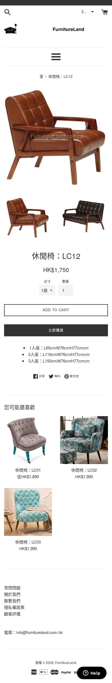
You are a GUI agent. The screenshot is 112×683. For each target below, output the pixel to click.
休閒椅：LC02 (84, 470)
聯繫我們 (12, 600)
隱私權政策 (14, 607)
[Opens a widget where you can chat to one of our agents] (92, 673)
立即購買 (56, 330)
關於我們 (12, 594)
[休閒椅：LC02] (84, 440)
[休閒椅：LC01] (28, 440)
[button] (87, 11)
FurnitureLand (65, 662)
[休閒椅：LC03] (28, 512)
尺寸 (47, 281)
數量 (65, 281)
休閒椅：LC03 (28, 542)
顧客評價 (12, 614)
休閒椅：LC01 (28, 470)
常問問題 (12, 587)
